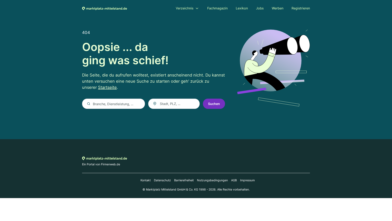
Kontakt (145, 180)
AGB (234, 180)
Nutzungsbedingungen (212, 180)
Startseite (107, 87)
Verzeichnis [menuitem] (184, 8)
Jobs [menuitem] (260, 8)
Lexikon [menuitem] (242, 8)
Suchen (214, 104)
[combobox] (174, 104)
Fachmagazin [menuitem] (217, 8)
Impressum (247, 180)
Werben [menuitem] (277, 8)
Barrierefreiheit (184, 180)
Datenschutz (162, 180)
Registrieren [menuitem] (301, 8)
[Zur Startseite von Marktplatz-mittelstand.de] (104, 8)
